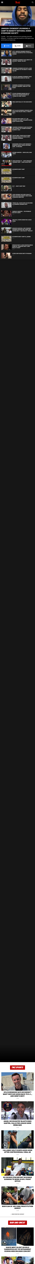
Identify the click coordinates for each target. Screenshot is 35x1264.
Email (29, 46)
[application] (17, 16)
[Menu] (2, 2)
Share (7, 46)
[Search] (32, 2)
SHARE (19, 46)
